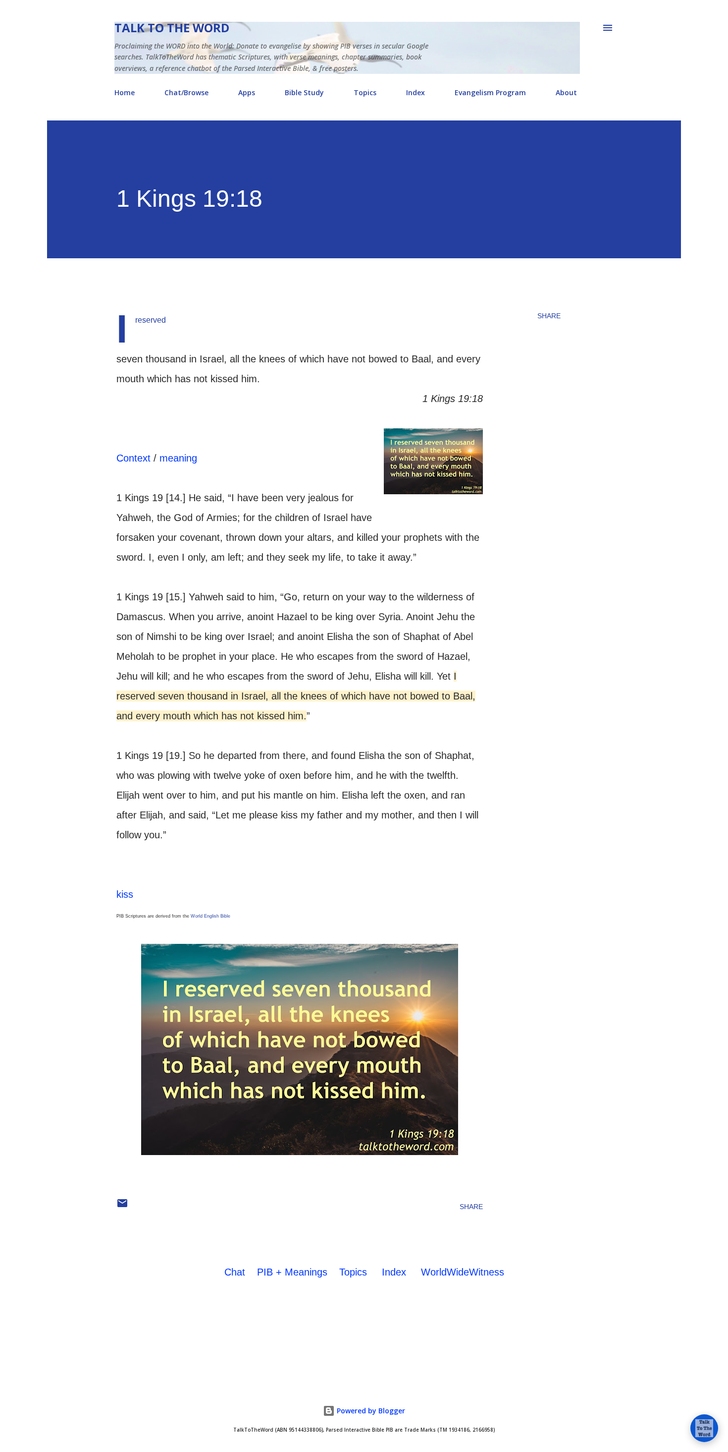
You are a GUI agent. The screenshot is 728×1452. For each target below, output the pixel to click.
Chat (234, 1272)
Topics (365, 92)
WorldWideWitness (462, 1272)
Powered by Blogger (370, 1410)
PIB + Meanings (292, 1272)
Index (415, 92)
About (566, 92)
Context (133, 458)
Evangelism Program (490, 92)
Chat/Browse (186, 92)
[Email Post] (122, 1207)
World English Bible (210, 916)
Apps (246, 92)
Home (124, 92)
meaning (178, 458)
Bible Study (304, 92)
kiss (124, 894)
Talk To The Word (171, 27)
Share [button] (549, 316)
